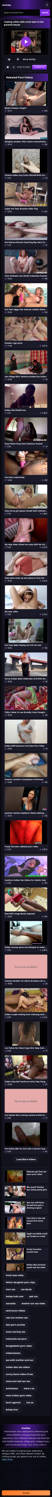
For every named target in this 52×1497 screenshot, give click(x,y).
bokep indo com (14, 1296)
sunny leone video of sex (19, 1374)
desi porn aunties (15, 1324)
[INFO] (7, 67)
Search (45, 12)
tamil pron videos (15, 1310)
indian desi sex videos (18, 1367)
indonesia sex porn (16, 1338)
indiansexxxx (13, 1353)
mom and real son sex (18, 1381)
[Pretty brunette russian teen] (15, 1254)
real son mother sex (17, 1317)
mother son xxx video (33, 1303)
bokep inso (12, 1409)
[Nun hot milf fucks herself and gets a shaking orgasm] (15, 1207)
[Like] (9, 59)
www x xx (29, 1388)
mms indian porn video (18, 1395)
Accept (26, 1493)
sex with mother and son (19, 1360)
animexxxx (12, 1388)
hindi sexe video (15, 1275)
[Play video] (26, 42)
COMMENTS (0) (39, 67)
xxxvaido (11, 1303)
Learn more (7, 1459)
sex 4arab (26, 1289)
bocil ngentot (13, 1402)
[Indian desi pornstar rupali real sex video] (15, 1269)
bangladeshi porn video (19, 1345)
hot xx (29, 1402)
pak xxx (33, 1296)
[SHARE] (13, 67)
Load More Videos (26, 1159)
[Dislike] (18, 59)
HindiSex (6, 5)
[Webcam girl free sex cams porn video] (15, 1176)
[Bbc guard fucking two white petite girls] (15, 1192)
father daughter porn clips (20, 1282)
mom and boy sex (15, 1331)
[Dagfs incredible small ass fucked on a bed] (15, 1238)
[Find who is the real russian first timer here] (15, 1223)
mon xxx (10, 1289)
